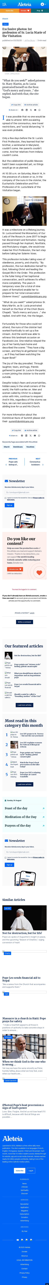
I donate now (13, 569)
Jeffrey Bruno (29, 40)
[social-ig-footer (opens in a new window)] (31, 1240)
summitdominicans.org (33, 296)
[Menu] (8, 4)
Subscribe (9, 10)
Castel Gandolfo (11, 1081)
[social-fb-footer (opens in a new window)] (22, 1240)
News (24, 1183)
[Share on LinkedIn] (27, 110)
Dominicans (18, 447)
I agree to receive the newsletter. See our (25, 499)
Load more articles (24, 705)
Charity (7, 953)
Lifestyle (24, 1187)
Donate (23, 10)
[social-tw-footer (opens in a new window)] (27, 1240)
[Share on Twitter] (31, 110)
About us (24, 1256)
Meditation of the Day (21, 817)
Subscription (24, 1214)
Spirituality (24, 1190)
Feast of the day (16, 808)
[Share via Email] (35, 110)
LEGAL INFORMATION (24, 1260)
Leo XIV (7, 908)
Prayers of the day (18, 825)
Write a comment (24, 622)
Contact (24, 1269)
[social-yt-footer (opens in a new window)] (18, 1240)
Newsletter (24, 1204)
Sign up (9, 505)
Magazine (24, 1211)
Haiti (6, 994)
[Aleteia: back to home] (24, 4)
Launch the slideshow (33, 200)
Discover (24, 1193)
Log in (32, 613)
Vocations (30, 447)
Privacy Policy (24, 1273)
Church (5, 19)
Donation (24, 1217)
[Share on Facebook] (22, 110)
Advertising (24, 1221)
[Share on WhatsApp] (39, 110)
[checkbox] (5, 498)
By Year (24, 1231)
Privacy (24, 1277)
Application (24, 1207)
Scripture (8, 1037)
